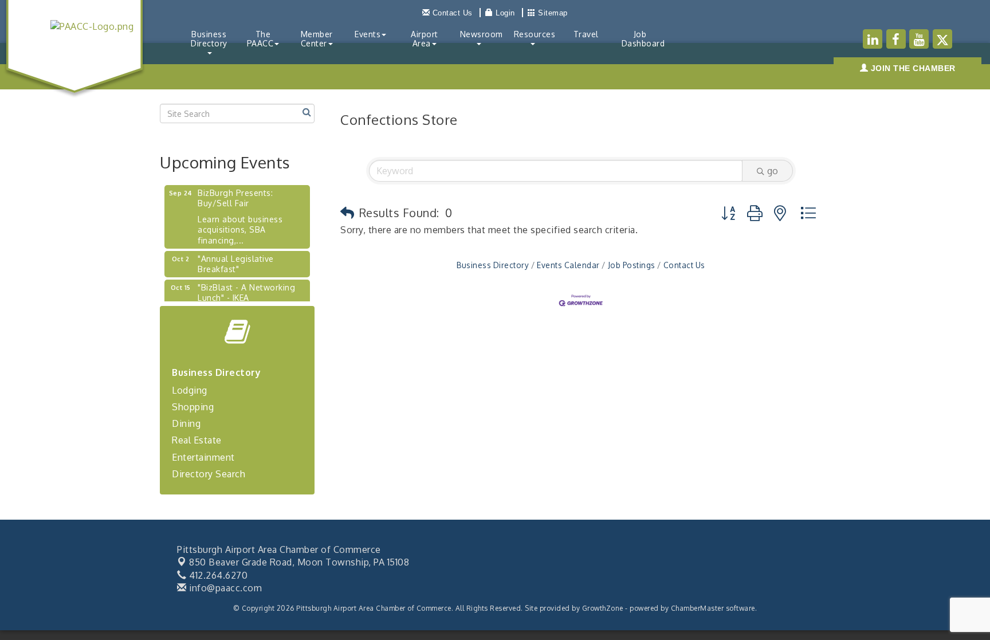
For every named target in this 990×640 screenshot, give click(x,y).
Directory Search (208, 474)
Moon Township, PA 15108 (299, 562)
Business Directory (209, 38)
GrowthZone (602, 608)
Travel (586, 34)
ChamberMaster (697, 608)
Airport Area (424, 38)
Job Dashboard (643, 38)
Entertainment (203, 457)
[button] (347, 212)
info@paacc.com (224, 588)
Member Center (317, 38)
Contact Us (684, 265)
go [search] (772, 170)
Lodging (189, 390)
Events (367, 34)
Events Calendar (568, 265)
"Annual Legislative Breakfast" (236, 259)
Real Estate (197, 440)
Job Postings (631, 265)
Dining (186, 423)
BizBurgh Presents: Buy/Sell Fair (235, 193)
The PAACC (260, 38)
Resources (535, 34)
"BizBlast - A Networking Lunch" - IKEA (246, 288)
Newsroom (481, 34)
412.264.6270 (217, 575)
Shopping (193, 407)
